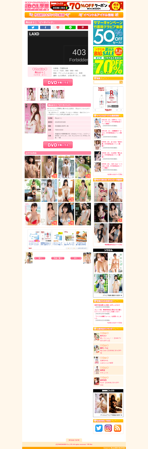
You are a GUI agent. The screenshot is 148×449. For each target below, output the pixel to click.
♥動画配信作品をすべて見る (113, 244)
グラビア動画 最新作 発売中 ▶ (112, 295)
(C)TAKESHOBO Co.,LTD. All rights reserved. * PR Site (74, 444)
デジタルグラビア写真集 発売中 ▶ (111, 415)
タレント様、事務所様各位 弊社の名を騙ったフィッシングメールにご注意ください (108, 311)
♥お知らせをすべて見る (114, 174)
